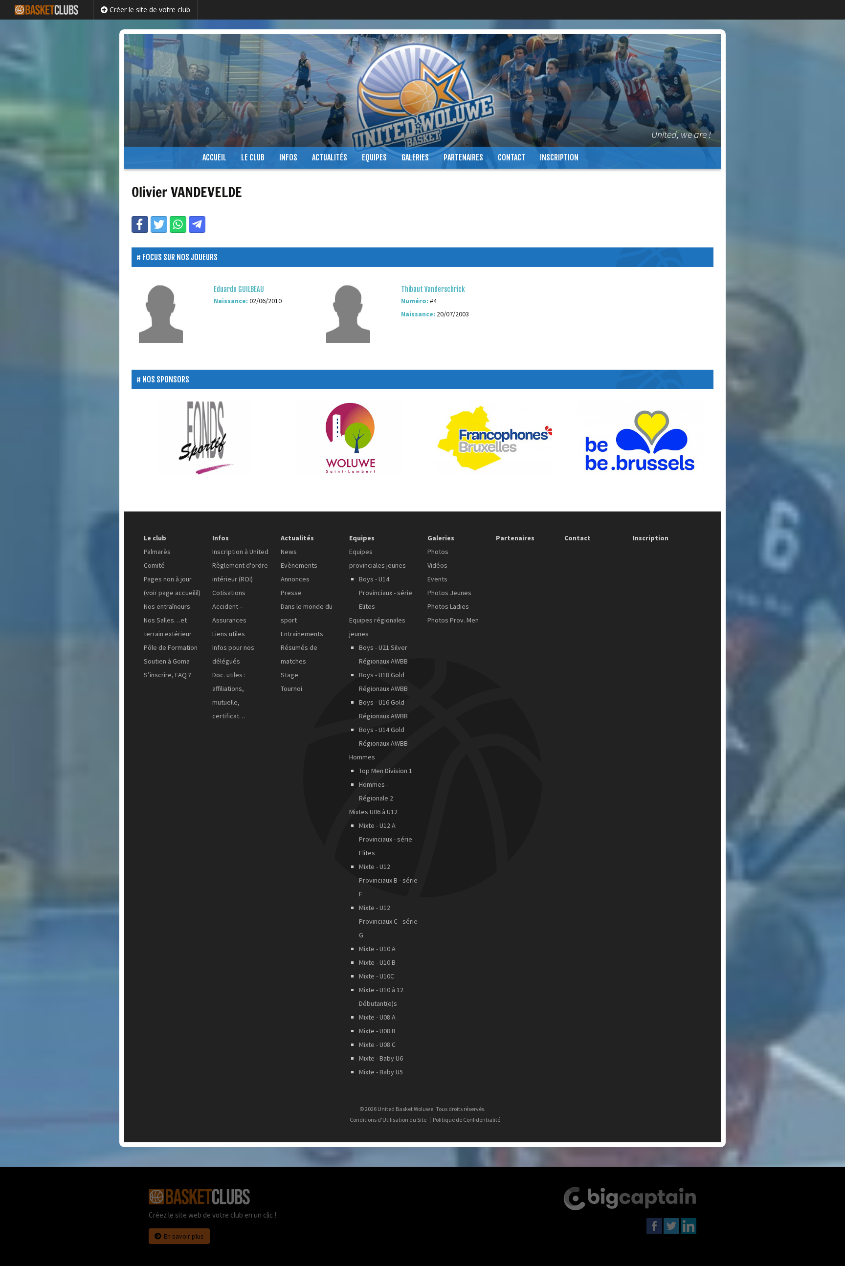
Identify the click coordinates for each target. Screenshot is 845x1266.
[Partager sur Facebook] (140, 224)
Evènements (299, 565)
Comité (154, 565)
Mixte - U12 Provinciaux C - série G (388, 921)
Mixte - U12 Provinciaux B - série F (388, 880)
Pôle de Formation (171, 647)
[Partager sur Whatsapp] (178, 224)
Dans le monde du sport (307, 613)
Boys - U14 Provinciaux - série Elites (385, 593)
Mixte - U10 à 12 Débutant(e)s (381, 996)
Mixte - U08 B (377, 1030)
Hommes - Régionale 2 (376, 791)
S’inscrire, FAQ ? (167, 674)
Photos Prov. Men (453, 620)
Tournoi (291, 688)
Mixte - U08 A (377, 1017)
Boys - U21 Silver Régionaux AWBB (383, 654)
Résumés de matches (299, 654)
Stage (289, 674)
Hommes (362, 757)
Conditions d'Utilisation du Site (388, 1120)
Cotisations (228, 592)
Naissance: (231, 300)
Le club (253, 157)
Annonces (295, 579)
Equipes (374, 157)
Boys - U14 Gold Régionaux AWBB (383, 736)
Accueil (214, 157)
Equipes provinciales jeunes (377, 558)
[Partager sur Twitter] (159, 224)
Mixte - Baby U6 (381, 1058)
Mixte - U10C (376, 976)
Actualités (329, 157)
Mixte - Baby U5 (381, 1071)
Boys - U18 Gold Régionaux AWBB (383, 681)
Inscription (559, 157)
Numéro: (414, 300)
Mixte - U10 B (377, 962)
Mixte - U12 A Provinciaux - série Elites (385, 839)
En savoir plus (184, 1236)
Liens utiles (228, 633)
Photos (437, 551)
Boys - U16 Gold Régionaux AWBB (383, 709)
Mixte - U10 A (377, 948)
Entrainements (302, 633)
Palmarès (157, 551)
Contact (511, 157)
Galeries (415, 157)
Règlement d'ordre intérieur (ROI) (240, 572)
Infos (288, 157)
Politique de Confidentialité (466, 1120)
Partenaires (463, 157)
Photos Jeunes (449, 592)
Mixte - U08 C (377, 1044)
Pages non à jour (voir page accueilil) (172, 586)
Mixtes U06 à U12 (373, 811)
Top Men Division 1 (385, 770)
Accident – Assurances (229, 613)
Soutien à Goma (167, 661)
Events (437, 579)
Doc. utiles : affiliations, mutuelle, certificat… (228, 695)
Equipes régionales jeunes (377, 627)
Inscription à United (240, 551)
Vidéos (437, 565)
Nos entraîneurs (167, 606)
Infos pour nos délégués (233, 654)
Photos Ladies (448, 606)
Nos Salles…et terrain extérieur (168, 627)
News (289, 551)
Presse (291, 592)
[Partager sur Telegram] (197, 224)
